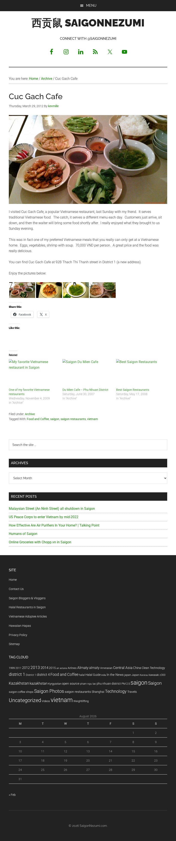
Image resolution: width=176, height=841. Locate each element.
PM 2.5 (125, 683)
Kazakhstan (19, 683)
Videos (46, 701)
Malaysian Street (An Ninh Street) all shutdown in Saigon (52, 509)
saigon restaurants (73, 419)
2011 (18, 668)
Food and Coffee (38, 419)
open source (70, 683)
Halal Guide (93, 674)
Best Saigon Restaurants (132, 389)
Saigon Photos (49, 691)
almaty (94, 668)
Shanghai (98, 692)
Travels (132, 691)
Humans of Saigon (23, 534)
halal (82, 674)
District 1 (31, 674)
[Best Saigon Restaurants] (140, 373)
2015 (52, 668)
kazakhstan (38, 683)
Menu (91, 5)
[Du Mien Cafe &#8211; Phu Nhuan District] (87, 373)
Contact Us (16, 589)
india (103, 675)
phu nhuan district (109, 683)
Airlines (72, 668)
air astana (61, 668)
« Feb (12, 794)
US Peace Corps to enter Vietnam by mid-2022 (43, 517)
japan (127, 674)
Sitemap (14, 644)
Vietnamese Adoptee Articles (28, 616)
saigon (54, 419)
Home (13, 579)
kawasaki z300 (157, 674)
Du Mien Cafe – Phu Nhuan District (85, 389)
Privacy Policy (18, 635)
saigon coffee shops (21, 691)
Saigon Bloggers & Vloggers (27, 598)
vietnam (92, 419)
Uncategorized (25, 700)
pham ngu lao (88, 683)
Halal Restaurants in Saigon (27, 607)
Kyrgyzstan (54, 683)
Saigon (155, 683)
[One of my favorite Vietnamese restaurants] (33, 373)
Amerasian (106, 668)
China (137, 668)
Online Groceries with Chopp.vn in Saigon (40, 542)
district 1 (17, 674)
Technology (116, 691)
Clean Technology (153, 668)
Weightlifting (81, 701)
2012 (26, 668)
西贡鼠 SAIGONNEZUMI (88, 23)
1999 (12, 668)
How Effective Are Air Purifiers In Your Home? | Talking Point (54, 525)
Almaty (82, 667)
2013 (35, 667)
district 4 (43, 675)
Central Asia (122, 668)
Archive (30, 414)
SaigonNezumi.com (93, 825)
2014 (44, 667)
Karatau (144, 675)
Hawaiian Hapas (20, 625)
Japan (135, 674)
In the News (115, 675)
